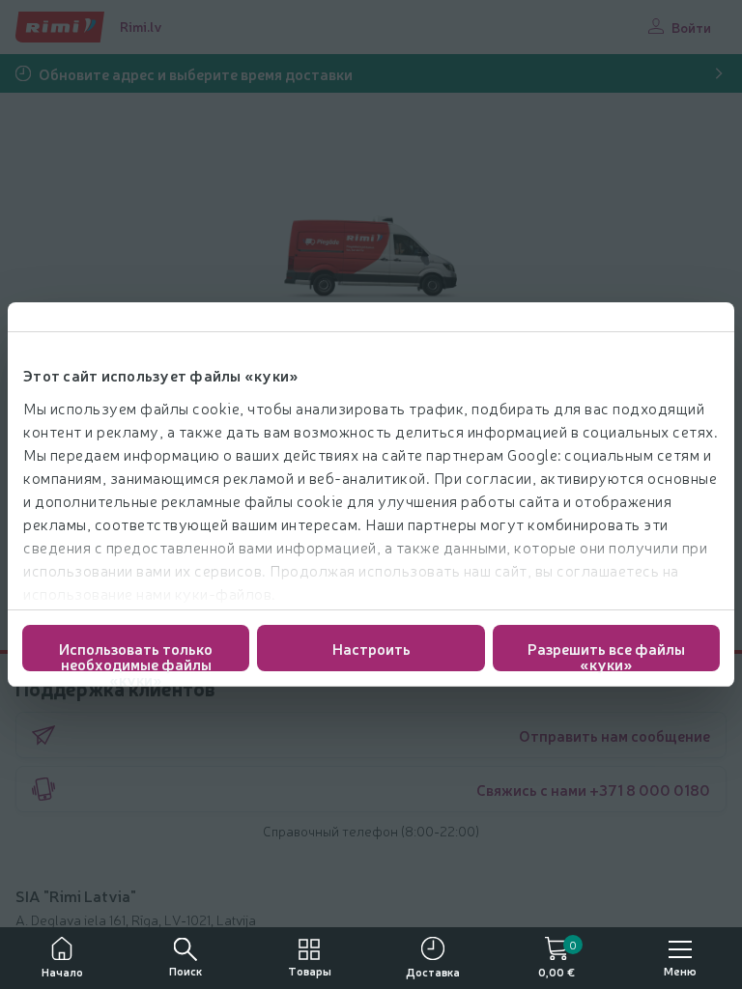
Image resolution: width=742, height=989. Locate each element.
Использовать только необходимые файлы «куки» (136, 654)
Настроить (371, 648)
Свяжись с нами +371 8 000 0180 (593, 789)
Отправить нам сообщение (614, 735)
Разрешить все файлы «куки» (606, 654)
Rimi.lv (141, 26)
